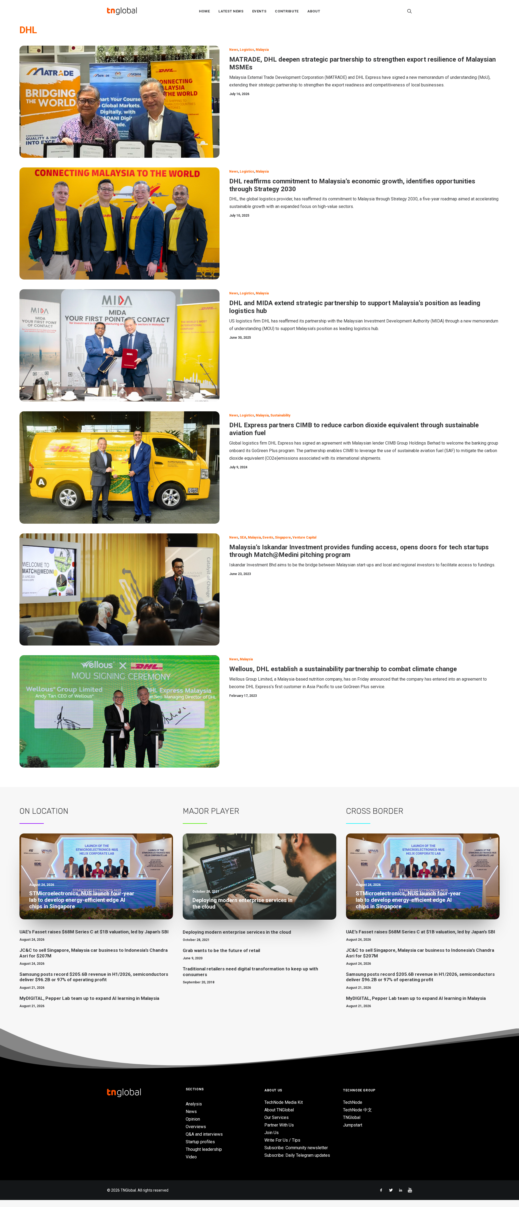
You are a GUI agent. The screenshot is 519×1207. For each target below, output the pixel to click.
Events (259, 11)
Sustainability (280, 415)
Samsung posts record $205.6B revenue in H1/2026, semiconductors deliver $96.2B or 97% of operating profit (93, 976)
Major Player (211, 811)
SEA (243, 537)
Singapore (283, 537)
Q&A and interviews (204, 1134)
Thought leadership (204, 1149)
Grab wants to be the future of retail (221, 950)
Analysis (194, 1104)
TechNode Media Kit (283, 1102)
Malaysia (262, 50)
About (313, 11)
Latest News (230, 11)
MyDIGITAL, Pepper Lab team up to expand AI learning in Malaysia (89, 998)
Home (204, 11)
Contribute (287, 11)
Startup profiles (200, 1141)
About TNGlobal (279, 1109)
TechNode (352, 1102)
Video (191, 1156)
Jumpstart (352, 1125)
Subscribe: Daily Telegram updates (297, 1155)
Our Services (276, 1117)
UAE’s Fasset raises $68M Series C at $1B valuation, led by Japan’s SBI (94, 931)
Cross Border (374, 811)
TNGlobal (351, 1117)
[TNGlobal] (122, 11)
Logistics (247, 50)
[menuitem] (204, 11)
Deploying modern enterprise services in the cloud (237, 932)
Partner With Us (279, 1125)
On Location (43, 811)
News (233, 50)
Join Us (271, 1132)
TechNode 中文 (357, 1109)
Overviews (196, 1126)
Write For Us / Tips (282, 1140)
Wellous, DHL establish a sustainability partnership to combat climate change (343, 669)
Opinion (193, 1119)
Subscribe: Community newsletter (296, 1147)
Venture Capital (304, 537)
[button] (409, 11)
